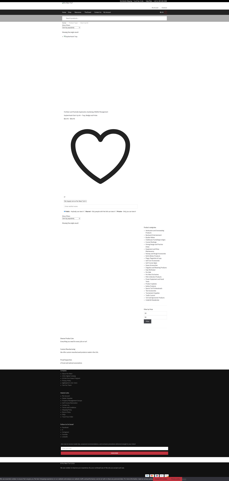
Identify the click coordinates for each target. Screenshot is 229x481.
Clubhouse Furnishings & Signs (155, 240)
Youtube (65, 434)
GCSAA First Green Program (71, 378)
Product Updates (151, 284)
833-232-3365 (163, 1)
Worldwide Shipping (126, 1)
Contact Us (65, 405)
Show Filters (66, 25)
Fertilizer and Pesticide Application (75, 112)
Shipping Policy (67, 410)
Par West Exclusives (152, 274)
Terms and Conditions (69, 407)
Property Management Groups (72, 400)
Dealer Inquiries (67, 398)
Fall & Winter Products (153, 256)
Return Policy (66, 412)
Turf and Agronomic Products (155, 298)
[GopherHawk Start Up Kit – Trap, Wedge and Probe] (100, 72)
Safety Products (151, 286)
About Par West (67, 374)
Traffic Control (150, 295)
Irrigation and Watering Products (156, 268)
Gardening (90, 112)
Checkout (164, 8)
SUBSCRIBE (114, 453)
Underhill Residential (152, 300)
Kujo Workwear (150, 270)
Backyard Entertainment (154, 235)
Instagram (65, 432)
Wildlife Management (101, 112)
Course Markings (151, 242)
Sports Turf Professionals (154, 288)
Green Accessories (152, 265)
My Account (155, 8)
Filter (147, 321)
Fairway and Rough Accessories (156, 254)
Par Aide (148, 272)
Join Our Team (67, 385)
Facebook (65, 427)
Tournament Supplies (153, 293)
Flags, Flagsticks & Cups (153, 258)
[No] (184, 479)
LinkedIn (65, 437)
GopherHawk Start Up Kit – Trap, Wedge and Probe (80, 115)
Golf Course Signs (151, 263)
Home (64, 23)
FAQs (63, 414)
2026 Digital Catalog (69, 376)
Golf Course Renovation (69, 403)
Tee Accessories (151, 291)
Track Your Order (138, 1)
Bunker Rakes (150, 237)
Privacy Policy (66, 381)
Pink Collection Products (153, 277)
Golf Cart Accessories (153, 261)
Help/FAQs (149, 1)
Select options (101, 211)
